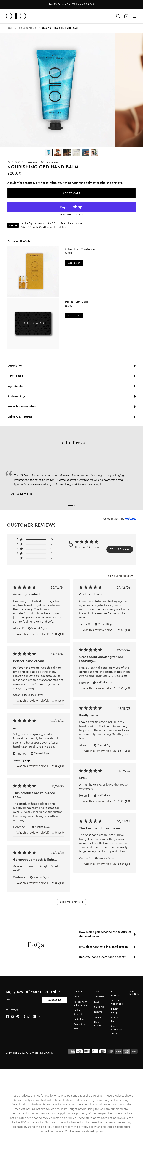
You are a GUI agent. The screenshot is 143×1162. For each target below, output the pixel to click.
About (97, 992)
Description (15, 365)
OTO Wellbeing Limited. (39, 1053)
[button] (35, 540)
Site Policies (116, 993)
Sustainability (16, 396)
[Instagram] (24, 1016)
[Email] (40, 1016)
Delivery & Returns (19, 416)
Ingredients (15, 386)
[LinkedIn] (35, 1016)
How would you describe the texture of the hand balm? (105, 934)
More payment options (71, 215)
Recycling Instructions (22, 406)
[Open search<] (118, 16)
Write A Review (119, 549)
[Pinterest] (19, 1016)
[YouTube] (13, 1016)
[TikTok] (30, 1016)
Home (9, 28)
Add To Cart (74, 315)
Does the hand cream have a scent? (102, 957)
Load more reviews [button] (71, 902)
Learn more (75, 223)
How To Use (15, 376)
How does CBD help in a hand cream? (103, 946)
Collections (27, 28)
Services (79, 992)
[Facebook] (8, 1016)
